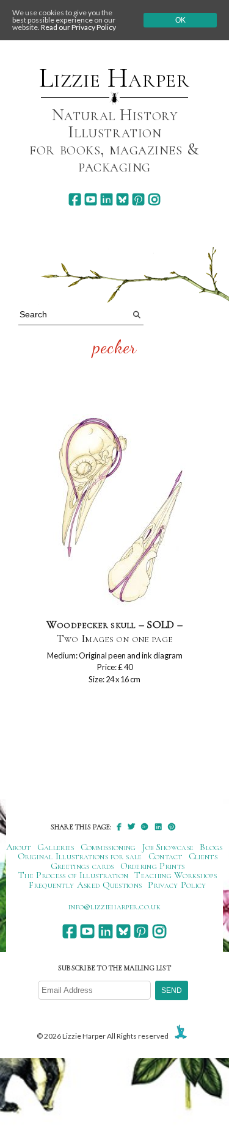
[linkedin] (106, 199)
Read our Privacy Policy (78, 27)
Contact (165, 856)
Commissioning (108, 847)
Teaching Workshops (175, 875)
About (18, 847)
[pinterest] (138, 199)
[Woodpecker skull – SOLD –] (114, 511)
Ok (180, 20)
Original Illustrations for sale (80, 856)
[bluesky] (122, 199)
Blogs (211, 847)
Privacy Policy (177, 884)
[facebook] (75, 199)
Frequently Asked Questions (85, 884)
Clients (203, 856)
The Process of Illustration (73, 875)
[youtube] (90, 199)
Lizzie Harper (114, 78)
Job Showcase (168, 847)
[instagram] (154, 199)
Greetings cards (82, 865)
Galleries (56, 847)
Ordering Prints (152, 865)
